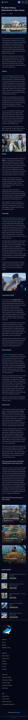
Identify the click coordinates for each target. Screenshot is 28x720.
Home (3, 642)
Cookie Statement (7, 701)
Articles (4, 661)
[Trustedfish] (4, 2)
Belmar (3, 75)
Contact (4, 666)
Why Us (4, 645)
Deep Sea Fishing (6, 677)
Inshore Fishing (6, 682)
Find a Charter (6, 656)
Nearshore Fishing (7, 685)
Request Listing (6, 647)
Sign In (19, 2)
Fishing (11, 13)
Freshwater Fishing (7, 680)
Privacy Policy (5, 696)
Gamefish (4, 664)
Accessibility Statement (8, 704)
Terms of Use (5, 699)
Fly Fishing (4, 688)
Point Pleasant (5, 356)
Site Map (4, 669)
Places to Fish (5, 658)
